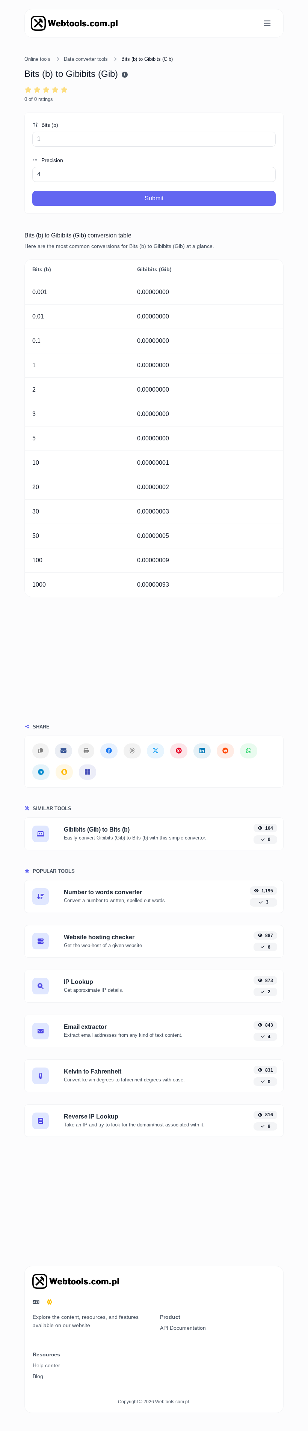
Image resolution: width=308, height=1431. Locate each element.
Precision (51, 160)
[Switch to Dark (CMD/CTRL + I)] (49, 1302)
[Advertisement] (154, 667)
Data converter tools (86, 59)
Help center (46, 1365)
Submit (154, 198)
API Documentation (183, 1328)
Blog (38, 1376)
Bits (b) (49, 125)
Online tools (37, 59)
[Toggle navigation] (267, 23)
